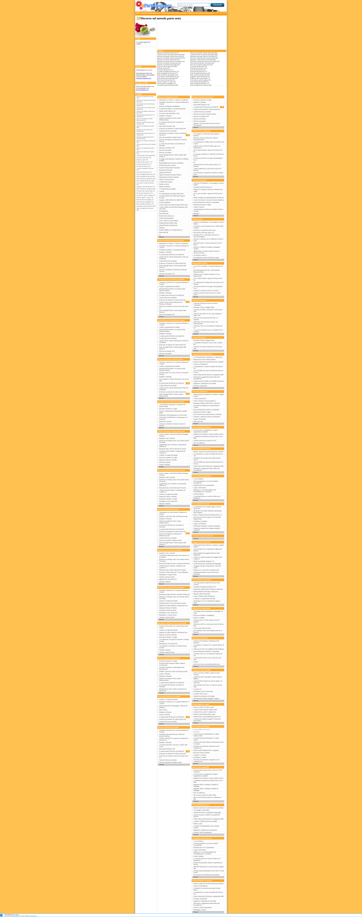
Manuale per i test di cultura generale (204, 359)
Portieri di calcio (164, 184)
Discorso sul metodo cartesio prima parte (174, 13)
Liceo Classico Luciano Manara (168, 220)
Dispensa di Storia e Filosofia (168, 460)
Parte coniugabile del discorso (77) (146, 174)
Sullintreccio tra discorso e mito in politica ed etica (208, 434)
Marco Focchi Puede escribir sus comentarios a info (207, 798)
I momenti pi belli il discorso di (203, 187)
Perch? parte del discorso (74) (145, 193)
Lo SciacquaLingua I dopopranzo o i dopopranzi (208, 357)
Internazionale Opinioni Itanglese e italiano (206, 698)
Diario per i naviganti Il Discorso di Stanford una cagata (208, 190)
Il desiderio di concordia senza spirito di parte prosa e (207, 458)
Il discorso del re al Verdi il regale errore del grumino (206, 621)
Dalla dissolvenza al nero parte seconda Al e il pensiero (207, 165)
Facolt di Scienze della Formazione (169, 167)
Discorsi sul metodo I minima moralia (170, 137)
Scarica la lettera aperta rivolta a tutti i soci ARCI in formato (208, 771)
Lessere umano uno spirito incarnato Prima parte (173, 205)
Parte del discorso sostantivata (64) (146, 189)
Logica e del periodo (200, 419)
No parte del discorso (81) (144, 166)
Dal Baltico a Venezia (200, 757)
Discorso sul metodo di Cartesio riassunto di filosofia (172, 424)
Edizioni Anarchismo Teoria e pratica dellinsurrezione (170, 119)
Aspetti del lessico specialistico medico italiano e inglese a (208, 677)
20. (194, 162)
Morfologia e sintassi (200, 910)
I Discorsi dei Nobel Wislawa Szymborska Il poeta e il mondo (209, 743)
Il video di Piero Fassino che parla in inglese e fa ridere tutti (208, 681)
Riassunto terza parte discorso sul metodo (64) (145, 134)
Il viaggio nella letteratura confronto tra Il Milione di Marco (174, 159)
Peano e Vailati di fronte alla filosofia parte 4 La (208, 515)
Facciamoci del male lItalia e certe (169, 113)
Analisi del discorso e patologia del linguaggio (207, 563)
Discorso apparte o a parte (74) (145, 197)
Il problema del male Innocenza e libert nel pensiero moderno (171, 735)
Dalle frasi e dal (198, 421)
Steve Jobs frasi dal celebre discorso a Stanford (207, 414)
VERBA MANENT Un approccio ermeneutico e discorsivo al (174, 739)
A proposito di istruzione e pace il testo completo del (208, 343)
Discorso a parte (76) (142, 159)
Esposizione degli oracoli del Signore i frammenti (208, 589)
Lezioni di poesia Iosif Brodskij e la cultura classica (206, 739)
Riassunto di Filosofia (165, 170)
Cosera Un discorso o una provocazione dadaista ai (209, 200)
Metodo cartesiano (164, 186)
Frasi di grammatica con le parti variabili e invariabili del (206, 482)
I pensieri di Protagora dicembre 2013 (205, 587)
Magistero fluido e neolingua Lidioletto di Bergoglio (206, 785)
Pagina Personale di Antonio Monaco (170, 175)
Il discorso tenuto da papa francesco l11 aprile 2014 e (207, 293)
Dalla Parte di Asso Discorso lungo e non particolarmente (206, 322)
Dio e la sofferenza (199, 443)
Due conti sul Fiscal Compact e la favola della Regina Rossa (207, 518)
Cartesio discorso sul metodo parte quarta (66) (146, 108)
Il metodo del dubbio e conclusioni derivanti (172, 108)
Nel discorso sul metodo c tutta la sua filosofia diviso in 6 (172, 134)
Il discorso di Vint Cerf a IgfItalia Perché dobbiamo (209, 649)
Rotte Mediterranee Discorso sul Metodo (171, 163)
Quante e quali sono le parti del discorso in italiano (209, 362)
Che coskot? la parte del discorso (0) (145, 183)
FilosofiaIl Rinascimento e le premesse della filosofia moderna (172, 289)
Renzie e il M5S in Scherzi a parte (204, 707)
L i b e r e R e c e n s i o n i (202, 729)
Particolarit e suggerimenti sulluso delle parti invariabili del (207, 377)
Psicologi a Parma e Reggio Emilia (204, 307)
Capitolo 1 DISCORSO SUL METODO (171, 200)
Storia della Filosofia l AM (167, 126)
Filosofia (161, 227)
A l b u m (196, 731)
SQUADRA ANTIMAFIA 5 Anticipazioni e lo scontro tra (173, 418)
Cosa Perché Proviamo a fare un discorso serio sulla (207, 658)
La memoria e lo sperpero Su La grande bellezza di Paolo (209, 645)
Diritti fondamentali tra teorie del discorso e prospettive (206, 573)
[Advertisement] (144, 51)
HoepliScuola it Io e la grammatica (204, 485)
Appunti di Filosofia (165, 172)
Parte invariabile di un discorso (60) (145, 209)
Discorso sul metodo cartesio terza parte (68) (146, 112)
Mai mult (161, 237)
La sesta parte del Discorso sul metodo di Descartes (171, 123)
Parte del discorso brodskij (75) (145, 199)
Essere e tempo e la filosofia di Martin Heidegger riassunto (173, 435)
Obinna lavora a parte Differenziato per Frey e (207, 716)
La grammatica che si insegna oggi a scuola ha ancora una (207, 507)
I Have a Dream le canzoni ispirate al (205, 401)
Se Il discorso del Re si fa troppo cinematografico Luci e (208, 159)
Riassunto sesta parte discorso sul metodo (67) (145, 115)
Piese (137, 13)
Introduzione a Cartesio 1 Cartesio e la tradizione (173, 100)
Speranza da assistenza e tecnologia (204, 696)
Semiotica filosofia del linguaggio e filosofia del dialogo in (173, 706)
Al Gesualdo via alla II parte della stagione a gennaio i (207, 134)
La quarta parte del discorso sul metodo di (171, 254)
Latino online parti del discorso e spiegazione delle (209, 374)
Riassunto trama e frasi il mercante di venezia (172, 449)
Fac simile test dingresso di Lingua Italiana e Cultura (207, 406)
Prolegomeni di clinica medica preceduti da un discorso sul (173, 689)
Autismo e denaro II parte (166, 577)
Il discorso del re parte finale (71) (146, 191)
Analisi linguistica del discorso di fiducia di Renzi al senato (208, 210)
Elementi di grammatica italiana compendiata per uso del (208, 863)
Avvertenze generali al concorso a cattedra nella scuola (173, 745)
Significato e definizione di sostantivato (205, 830)
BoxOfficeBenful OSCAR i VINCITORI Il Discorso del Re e (207, 271)
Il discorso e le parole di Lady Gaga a (205, 230)
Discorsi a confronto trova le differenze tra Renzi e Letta (209, 239)
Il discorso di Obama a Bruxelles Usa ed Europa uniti (208, 310)
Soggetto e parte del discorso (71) (146, 186)
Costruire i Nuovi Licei (200, 694)
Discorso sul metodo (165, 150)
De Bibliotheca (163, 211)
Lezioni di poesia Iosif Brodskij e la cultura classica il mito (206, 735)
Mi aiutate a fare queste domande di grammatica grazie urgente (208, 511)
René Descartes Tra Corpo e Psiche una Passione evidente (173, 373)
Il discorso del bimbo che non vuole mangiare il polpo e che (208, 314)
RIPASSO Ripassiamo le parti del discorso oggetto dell (209, 867)
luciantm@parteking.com (143, 78)
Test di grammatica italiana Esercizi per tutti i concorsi (207, 583)
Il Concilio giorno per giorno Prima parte (171, 193)
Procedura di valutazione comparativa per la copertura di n (207, 747)
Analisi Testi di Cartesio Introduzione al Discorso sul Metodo (173, 257)
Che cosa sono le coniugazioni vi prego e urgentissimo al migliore (206, 431)
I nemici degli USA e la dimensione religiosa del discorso (208, 550)
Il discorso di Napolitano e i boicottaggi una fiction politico (209, 184)
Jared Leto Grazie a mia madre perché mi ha (207, 664)
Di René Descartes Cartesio (167, 165)
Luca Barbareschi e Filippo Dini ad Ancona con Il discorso (208, 283)
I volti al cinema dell (200, 398)
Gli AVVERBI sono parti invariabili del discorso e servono (208, 371)
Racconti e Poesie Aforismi (202, 752)
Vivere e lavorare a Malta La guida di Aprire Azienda (207, 673)
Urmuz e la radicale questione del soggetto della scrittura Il (208, 558)
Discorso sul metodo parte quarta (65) (145, 152)
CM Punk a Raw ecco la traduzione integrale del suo (208, 326)
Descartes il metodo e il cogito (168, 408)
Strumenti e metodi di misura (167, 610)
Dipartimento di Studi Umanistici (169, 177)
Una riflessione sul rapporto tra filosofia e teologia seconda (174, 640)
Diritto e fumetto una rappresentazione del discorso (209, 197)
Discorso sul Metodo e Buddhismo (169, 106)
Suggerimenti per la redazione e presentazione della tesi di (172, 445)
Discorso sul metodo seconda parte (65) (146, 141)
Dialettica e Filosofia (165, 116)
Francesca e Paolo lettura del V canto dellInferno (173, 572)
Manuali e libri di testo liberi (202, 594)
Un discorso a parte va (200, 255)
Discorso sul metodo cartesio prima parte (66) (146, 101)
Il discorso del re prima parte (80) (146, 155)
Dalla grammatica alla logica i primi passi (206, 591)
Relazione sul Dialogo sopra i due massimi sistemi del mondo (174, 441)
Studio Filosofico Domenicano (168, 225)
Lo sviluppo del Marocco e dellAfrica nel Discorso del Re (209, 155)
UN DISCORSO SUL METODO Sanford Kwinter (172, 196)
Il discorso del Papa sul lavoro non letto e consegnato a (206, 304)
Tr (160, 235)
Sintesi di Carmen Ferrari (166, 179)
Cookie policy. (33, 916)
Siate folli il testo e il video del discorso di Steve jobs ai (208, 244)
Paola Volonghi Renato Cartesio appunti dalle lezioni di (172, 155)
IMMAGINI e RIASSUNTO (168, 579)
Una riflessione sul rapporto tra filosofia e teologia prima (208, 173)
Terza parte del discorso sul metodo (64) (146, 145)
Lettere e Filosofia (164, 464)
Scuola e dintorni (199, 494)
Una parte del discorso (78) (144, 157)
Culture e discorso (199, 207)
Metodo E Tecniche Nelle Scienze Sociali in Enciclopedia (207, 124)
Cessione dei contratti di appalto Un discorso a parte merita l (207, 719)
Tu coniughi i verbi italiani (201, 810)
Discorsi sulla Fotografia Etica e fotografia (206, 750)
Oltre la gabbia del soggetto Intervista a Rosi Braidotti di (207, 554)
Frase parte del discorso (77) (144, 172)
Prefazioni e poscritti (165, 421)
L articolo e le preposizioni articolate (204, 598)
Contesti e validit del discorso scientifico (205, 821)
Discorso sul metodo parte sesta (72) (145, 97)
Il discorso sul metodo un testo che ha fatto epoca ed (173, 307)
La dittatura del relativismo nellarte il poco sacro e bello (208, 437)
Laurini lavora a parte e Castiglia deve (205, 712)
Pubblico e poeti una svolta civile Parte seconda (173, 516)
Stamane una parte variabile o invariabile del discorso (207, 815)
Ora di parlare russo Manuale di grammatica (207, 875)
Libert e (196, 662)
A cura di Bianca (199, 479)
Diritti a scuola (198, 823)
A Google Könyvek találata (167, 189)
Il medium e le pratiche (200, 521)
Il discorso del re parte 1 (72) (144, 162)
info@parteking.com (142, 90)
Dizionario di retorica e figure (202, 204)
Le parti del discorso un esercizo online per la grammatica (207, 497)
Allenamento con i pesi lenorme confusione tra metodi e (173, 513)
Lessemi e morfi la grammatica (203, 832)
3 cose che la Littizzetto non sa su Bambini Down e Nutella (208, 330)
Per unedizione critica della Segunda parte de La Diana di (208, 631)
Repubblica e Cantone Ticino (168, 574)
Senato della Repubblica (166, 218)
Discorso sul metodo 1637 (167, 148)
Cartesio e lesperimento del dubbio (169, 286)
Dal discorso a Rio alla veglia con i (204, 232)
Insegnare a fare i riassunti (167, 438)
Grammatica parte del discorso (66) (146, 206)
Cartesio (161, 191)
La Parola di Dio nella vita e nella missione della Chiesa (173, 626)
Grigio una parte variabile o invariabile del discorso (209, 381)
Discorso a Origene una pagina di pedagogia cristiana (207, 248)
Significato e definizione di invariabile (205, 383)
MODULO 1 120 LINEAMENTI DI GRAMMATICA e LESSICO (205, 490)
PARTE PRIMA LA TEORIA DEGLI (170, 230)
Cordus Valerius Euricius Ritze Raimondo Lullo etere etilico (173, 208)
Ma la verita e (163, 710)
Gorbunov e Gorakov (200, 755)
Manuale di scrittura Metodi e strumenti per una (173, 605)
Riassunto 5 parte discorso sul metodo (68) (144, 130)
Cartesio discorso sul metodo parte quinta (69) (146, 104)
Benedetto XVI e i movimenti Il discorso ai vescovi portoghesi (206, 235)
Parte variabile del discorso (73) (145, 204)
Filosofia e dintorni (164, 462)
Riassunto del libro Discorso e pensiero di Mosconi (174, 563)
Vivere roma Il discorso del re (202, 628)
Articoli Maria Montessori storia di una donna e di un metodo (174, 556)
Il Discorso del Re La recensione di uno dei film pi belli (209, 625)
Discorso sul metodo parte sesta (150, 13)
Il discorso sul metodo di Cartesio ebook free (172, 128)
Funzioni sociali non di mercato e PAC (205, 440)
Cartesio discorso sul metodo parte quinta (200, 13)
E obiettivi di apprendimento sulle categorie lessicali (206, 826)
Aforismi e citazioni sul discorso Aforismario (207, 416)
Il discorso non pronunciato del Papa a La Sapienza (206, 318)
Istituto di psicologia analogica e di (204, 561)
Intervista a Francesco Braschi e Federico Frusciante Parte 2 (206, 138)
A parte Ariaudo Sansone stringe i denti (205, 709)
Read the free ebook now (166, 216)
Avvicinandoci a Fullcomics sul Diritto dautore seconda (173, 646)
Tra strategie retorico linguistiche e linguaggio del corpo (208, 612)
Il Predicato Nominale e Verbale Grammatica (207, 526)
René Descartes (163, 213)
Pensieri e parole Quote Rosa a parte (204, 714)
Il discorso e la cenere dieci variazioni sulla (206, 570)
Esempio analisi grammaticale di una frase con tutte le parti (209, 871)
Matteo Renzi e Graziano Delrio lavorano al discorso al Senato (207, 252)
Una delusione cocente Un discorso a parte (206, 257)
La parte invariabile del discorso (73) (145, 169)
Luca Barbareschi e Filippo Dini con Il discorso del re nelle (209, 142)
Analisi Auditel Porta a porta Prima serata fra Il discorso (207, 169)
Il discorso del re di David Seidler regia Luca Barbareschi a (207, 146)
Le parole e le (198, 689)
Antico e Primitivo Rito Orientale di (204, 596)
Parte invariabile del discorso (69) (146, 176)
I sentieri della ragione (165, 182)
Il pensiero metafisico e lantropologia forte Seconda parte (171, 668)
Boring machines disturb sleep (168, 223)
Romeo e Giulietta (199, 617)
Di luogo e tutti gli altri (200, 386)
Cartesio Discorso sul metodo (168, 131)
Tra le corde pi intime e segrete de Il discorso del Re (208, 151)
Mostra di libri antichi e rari (167, 111)
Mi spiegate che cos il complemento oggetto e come (207, 601)
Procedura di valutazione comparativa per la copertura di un (207, 760)
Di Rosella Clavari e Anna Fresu (203, 691)
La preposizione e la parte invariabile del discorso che (208, 367)
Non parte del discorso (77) (144, 164)
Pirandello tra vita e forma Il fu (168, 501)
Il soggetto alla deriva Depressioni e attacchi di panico (207, 566)
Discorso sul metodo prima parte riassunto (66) (145, 123)
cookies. (16, 914)
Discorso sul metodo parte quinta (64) (145, 148)
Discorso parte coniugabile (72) (145, 202)
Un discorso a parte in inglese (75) (146, 195)
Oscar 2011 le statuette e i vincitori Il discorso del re (208, 267)
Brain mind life (163, 232)
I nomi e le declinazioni (200, 364)
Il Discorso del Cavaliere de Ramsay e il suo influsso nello (207, 275)
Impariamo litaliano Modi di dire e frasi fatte (207, 403)
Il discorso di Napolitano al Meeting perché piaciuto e (206, 641)
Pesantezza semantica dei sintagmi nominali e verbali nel (207, 529)
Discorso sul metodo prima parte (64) (145, 126)
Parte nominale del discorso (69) (145, 180)
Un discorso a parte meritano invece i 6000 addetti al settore (208, 227)
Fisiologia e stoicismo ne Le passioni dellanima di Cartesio (174, 103)
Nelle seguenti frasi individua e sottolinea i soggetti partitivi (209, 395)
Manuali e (196, 213)
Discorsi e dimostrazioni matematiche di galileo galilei (173, 412)
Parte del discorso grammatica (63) (146, 178)
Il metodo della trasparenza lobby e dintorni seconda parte (172, 664)
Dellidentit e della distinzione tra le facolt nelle (173, 415)
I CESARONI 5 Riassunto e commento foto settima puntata (172, 405)
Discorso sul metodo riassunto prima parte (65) (145, 119)
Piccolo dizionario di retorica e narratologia (206, 202)
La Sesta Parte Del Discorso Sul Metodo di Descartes (172, 144)
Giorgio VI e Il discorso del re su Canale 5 (206, 290)
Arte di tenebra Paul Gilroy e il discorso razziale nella (208, 686)
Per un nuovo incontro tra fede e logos (205, 795)
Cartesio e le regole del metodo (168, 455)
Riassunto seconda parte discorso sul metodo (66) (145, 137)
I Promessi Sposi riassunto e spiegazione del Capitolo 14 (172, 452)
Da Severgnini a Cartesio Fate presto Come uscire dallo (174, 380)
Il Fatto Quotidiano (165, 202)
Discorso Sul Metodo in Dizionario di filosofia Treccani (173, 140)
